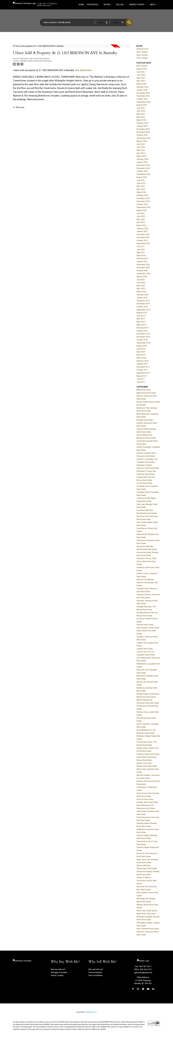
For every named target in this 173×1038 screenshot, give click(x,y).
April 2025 (141, 117)
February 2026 (142, 87)
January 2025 (142, 126)
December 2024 (143, 129)
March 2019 (141, 325)
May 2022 (141, 219)
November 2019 (143, 304)
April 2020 (141, 288)
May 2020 (141, 286)
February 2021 (142, 258)
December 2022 (143, 198)
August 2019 (142, 313)
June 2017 (141, 382)
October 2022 (142, 204)
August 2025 (142, 105)
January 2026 (142, 90)
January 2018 (142, 364)
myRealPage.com (91, 1012)
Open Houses (142, 55)
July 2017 (141, 379)
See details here (83, 70)
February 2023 (142, 195)
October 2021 (142, 240)
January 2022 (142, 231)
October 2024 (142, 135)
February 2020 (142, 295)
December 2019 (143, 301)
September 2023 (143, 174)
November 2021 (143, 237)
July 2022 (141, 213)
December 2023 (143, 165)
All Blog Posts (142, 49)
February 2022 (142, 228)
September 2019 (143, 310)
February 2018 (142, 361)
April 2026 (141, 81)
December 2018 (143, 334)
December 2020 (143, 264)
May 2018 (141, 352)
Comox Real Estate (144, 483)
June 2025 (141, 111)
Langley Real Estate (145, 649)
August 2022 (142, 210)
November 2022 (143, 201)
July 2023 (141, 180)
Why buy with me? (58, 969)
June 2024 (141, 147)
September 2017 (143, 373)
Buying (107, 4)
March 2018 (141, 358)
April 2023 (141, 189)
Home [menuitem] (81, 4)
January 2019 (142, 331)
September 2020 (143, 273)
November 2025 (143, 96)
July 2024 (141, 144)
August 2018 (142, 346)
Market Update (136, 4)
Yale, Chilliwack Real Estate (148, 929)
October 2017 (142, 370)
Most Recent (142, 66)
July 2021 (141, 246)
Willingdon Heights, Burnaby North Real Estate (36, 61)
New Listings (142, 52)
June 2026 (141, 75)
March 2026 (141, 84)
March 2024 (141, 156)
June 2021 (141, 249)
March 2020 (141, 292)
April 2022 (141, 222)
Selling (119, 4)
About (153, 4)
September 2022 (143, 207)
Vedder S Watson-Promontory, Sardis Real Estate (146, 880)
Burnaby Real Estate (145, 420)
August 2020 (142, 276)
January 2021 (142, 261)
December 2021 (143, 234)
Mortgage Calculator (59, 972)
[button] (133, 989)
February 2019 (142, 328)
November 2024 (143, 132)
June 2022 (141, 216)
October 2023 (142, 171)
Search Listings (57, 975)
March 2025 (141, 120)
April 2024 (141, 153)
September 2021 (143, 243)
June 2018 (141, 349)
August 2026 (142, 69)
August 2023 (142, 177)
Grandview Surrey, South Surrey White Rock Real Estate (146, 561)
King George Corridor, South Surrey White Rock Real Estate (148, 631)
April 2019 (141, 322)
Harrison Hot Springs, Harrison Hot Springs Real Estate (147, 582)
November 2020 (143, 267)
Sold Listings (142, 58)
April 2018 (141, 355)
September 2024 (143, 138)
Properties (92, 4)
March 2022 (141, 225)
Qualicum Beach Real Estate (148, 754)
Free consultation (95, 975)
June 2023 (141, 183)
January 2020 (142, 298)
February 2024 (142, 159)
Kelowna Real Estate (145, 625)
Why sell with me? (95, 969)
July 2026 (141, 72)
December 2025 (143, 93)
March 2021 (141, 255)
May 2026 (141, 78)
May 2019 (141, 319)
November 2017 (143, 367)
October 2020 (142, 270)
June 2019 (141, 316)
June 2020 (141, 282)
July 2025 (141, 108)
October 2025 (142, 99)
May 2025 (141, 114)
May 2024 (141, 150)
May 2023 (141, 186)
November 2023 (143, 168)
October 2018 (142, 340)
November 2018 (143, 337)
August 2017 (142, 376)
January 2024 (142, 162)
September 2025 (143, 102)
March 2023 (141, 192)
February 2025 (142, 123)
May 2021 (141, 252)
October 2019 (142, 307)
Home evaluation (95, 972)
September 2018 (143, 343)
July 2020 (141, 280)
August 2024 (142, 141)
